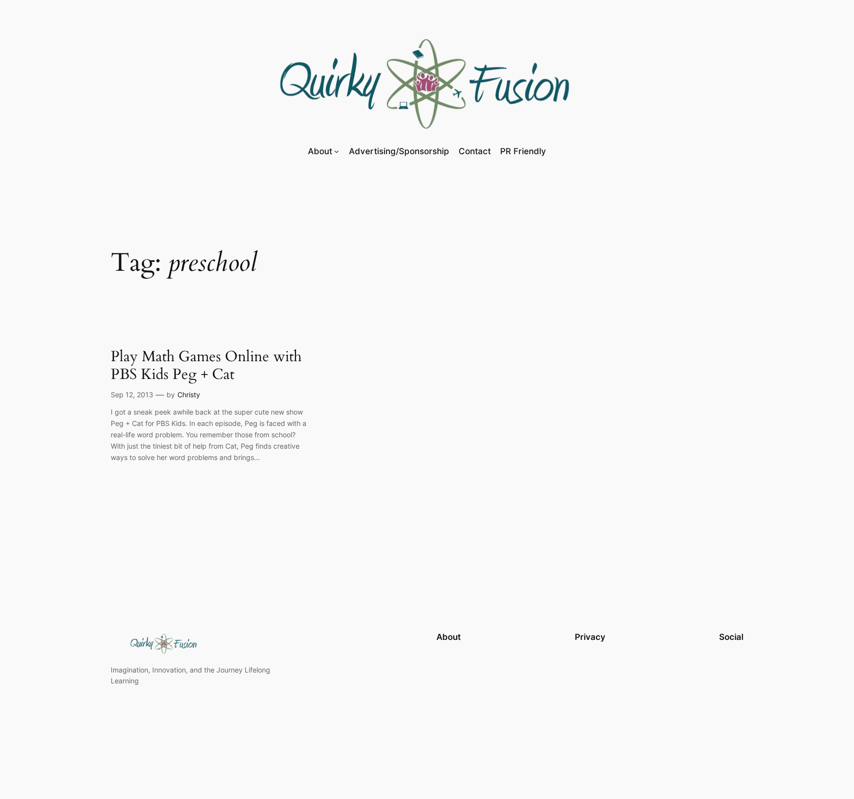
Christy (188, 394)
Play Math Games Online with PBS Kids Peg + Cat (206, 365)
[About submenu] (336, 150)
